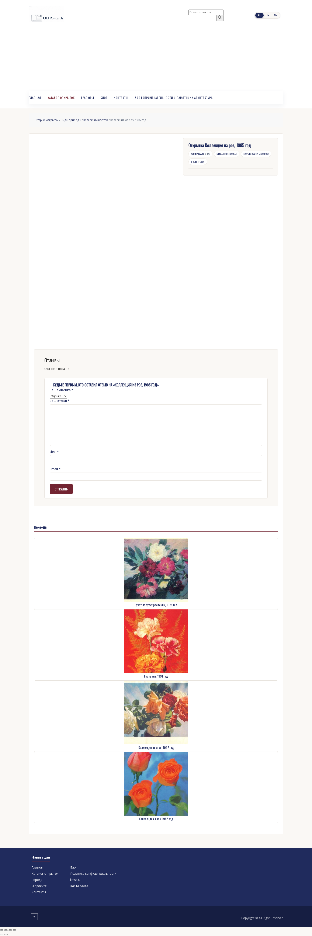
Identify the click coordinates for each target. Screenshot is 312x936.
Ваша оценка (61, 390)
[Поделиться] (10, 930)
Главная (35, 97)
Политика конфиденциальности (93, 873)
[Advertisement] (156, 59)
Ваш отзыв (59, 401)
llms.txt (75, 880)
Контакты (121, 97)
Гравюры (87, 97)
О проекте (39, 886)
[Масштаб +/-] (1, 930)
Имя (54, 451)
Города (37, 880)
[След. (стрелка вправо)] (6, 934)
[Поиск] (219, 18)
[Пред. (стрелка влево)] (1, 934)
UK (268, 15)
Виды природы (71, 120)
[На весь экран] (6, 930)
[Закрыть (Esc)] (14, 930)
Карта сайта (79, 886)
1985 (198, 162)
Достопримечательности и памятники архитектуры (174, 97)
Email (55, 469)
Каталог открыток (61, 97)
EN (275, 15)
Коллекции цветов (95, 120)
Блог (103, 97)
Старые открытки (47, 120)
